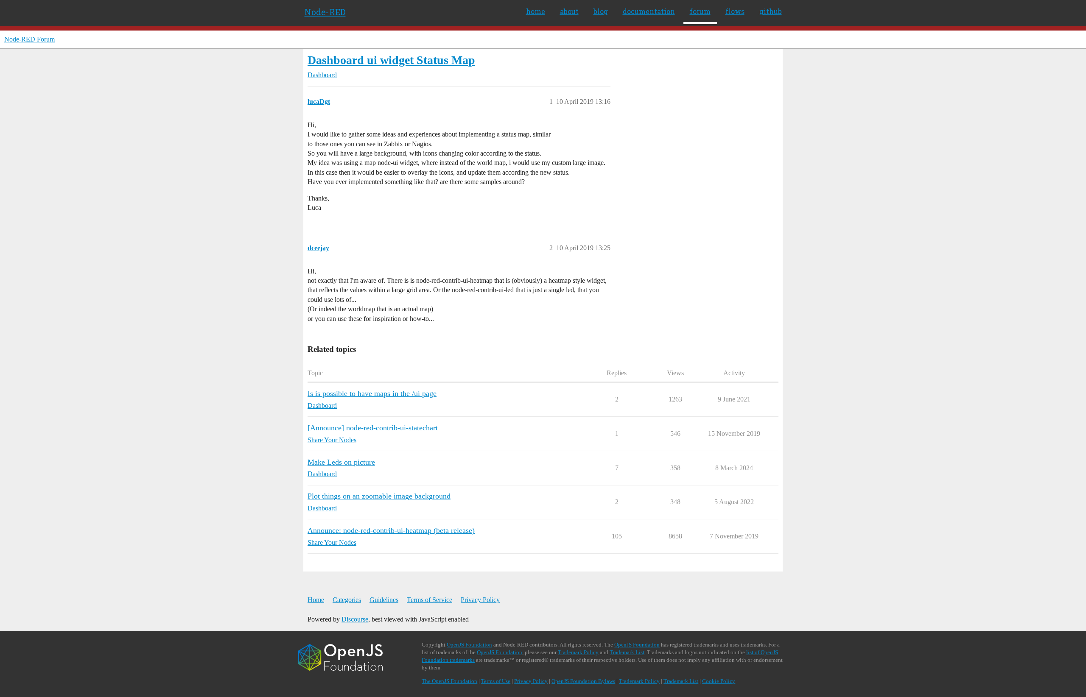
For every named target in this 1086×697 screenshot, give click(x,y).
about (569, 11)
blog (600, 11)
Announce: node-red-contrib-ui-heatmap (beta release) (391, 530)
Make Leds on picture (341, 462)
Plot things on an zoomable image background (379, 496)
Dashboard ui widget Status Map (391, 60)
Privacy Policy (480, 599)
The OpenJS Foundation (449, 681)
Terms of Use (495, 681)
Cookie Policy (718, 681)
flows (735, 11)
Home (316, 599)
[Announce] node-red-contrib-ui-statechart (373, 428)
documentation (649, 11)
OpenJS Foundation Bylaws (583, 681)
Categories (347, 599)
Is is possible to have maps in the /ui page (372, 393)
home (535, 11)
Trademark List (627, 652)
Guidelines (383, 599)
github (770, 11)
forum (700, 11)
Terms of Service (429, 599)
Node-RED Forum (29, 39)
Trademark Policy (578, 652)
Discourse (354, 619)
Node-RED (325, 11)
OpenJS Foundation (469, 644)
